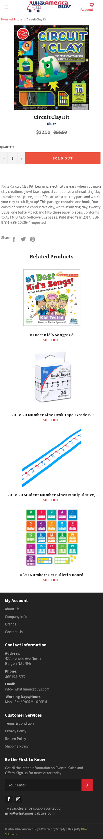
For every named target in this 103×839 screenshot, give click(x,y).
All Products (17, 19)
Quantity (7, 147)
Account (86, 9)
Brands (10, 624)
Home (4, 19)
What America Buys (27, 829)
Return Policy (15, 738)
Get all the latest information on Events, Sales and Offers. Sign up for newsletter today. (44, 770)
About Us (12, 609)
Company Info (16, 616)
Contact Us (14, 631)
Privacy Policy (15, 731)
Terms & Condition (19, 723)
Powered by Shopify (53, 829)
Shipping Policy (16, 746)
